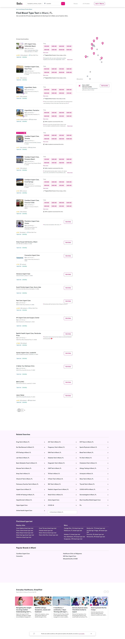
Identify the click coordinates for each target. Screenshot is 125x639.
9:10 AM (61, 69)
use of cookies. (81, 633)
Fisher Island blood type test (24, 530)
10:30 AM (69, 72)
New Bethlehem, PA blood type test (74, 536)
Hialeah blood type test (46, 530)
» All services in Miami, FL (56, 512)
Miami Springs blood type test (25, 535)
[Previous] (105, 592)
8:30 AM (54, 46)
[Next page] (24, 410)
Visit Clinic (68, 221)
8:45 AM (61, 46)
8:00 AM (46, 89)
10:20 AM (61, 72)
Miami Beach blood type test (24, 533)
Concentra (19, 556)
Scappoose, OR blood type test (73, 539)
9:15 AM (69, 46)
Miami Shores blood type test (47, 533)
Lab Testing (21, 9)
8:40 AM (46, 69)
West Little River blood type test (48, 535)
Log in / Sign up (99, 3)
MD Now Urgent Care (69, 556)
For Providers (86, 3)
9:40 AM (54, 139)
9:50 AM (46, 72)
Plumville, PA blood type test (95, 534)
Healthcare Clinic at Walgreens (72, 553)
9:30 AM (46, 49)
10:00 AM (61, 49)
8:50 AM (54, 69)
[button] (101, 58)
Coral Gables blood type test (24, 528)
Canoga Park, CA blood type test (73, 528)
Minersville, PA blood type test (96, 536)
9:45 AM (54, 49)
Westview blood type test (23, 537)
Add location (104, 85)
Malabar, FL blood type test (72, 534)
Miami (30, 9)
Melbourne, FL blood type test (73, 530)
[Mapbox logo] (80, 79)
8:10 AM (54, 89)
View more (45, 52)
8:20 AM (61, 89)
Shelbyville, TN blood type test (96, 528)
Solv (17, 9)
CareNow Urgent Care (23, 553)
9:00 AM (61, 93)
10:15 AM (69, 49)
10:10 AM (54, 72)
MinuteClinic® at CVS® (70, 559)
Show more (69, 59)
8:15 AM (46, 46)
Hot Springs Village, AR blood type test (97, 531)
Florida (26, 9)
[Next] (107, 592)
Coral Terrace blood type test (47, 528)
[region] (94, 58)
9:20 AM (69, 69)
